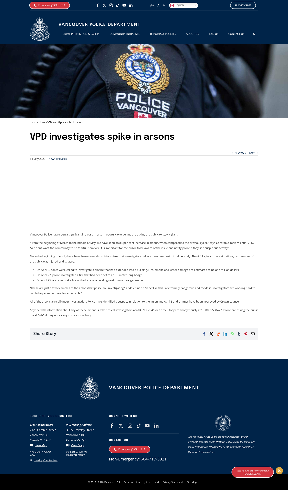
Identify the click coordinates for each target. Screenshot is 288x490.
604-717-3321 (154, 459)
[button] (254, 34)
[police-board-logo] (223, 416)
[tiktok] (117, 5)
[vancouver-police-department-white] (154, 387)
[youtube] (124, 5)
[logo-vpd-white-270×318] (90, 377)
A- (164, 5)
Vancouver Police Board (204, 436)
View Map (41, 445)
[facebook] (98, 5)
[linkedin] (130, 5)
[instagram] (111, 5)
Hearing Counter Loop (46, 460)
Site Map (192, 482)
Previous (240, 152)
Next (252, 152)
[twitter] (104, 5)
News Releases (57, 159)
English (179, 5)
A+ (152, 5)
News (42, 122)
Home (33, 122)
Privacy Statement (173, 482)
